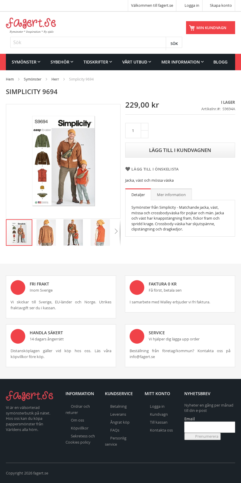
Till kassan (159, 422)
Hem (10, 79)
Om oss (77, 420)
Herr (55, 79)
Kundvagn (159, 414)
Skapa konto (221, 5)
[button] (46, 232)
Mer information (171, 194)
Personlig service (115, 441)
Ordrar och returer (78, 409)
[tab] (138, 194)
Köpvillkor (79, 428)
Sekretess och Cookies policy (80, 439)
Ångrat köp (120, 422)
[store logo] (31, 25)
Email (189, 419)
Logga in (191, 5)
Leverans (118, 414)
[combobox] (96, 42)
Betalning (118, 406)
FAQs (114, 430)
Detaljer (138, 194)
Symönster (32, 79)
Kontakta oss (161, 430)
